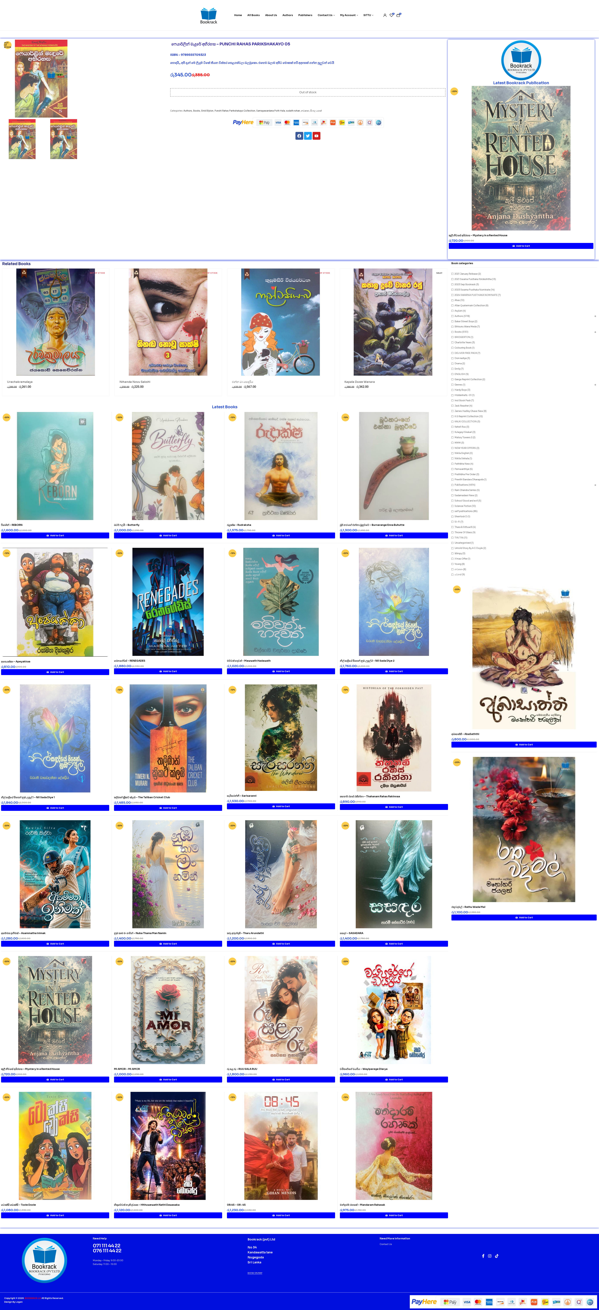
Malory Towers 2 (463, 437)
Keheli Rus (460, 426)
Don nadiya (461, 358)
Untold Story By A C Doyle (469, 548)
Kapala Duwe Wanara (359, 382)
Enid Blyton (207, 110)
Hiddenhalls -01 (463, 395)
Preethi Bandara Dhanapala (469, 479)
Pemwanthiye (462, 469)
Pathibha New (462, 463)
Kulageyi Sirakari (463, 432)
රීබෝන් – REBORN (11, 525)
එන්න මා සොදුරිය (242, 382)
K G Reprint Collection (467, 416)
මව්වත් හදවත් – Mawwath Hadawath (249, 660)
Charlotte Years (463, 342)
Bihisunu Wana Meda (466, 326)
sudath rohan (293, 110)
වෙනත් (458, 574)
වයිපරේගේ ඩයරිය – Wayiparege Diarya (363, 1069)
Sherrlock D (461, 516)
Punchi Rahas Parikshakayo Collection (234, 110)
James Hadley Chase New (469, 411)
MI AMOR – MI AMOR (127, 1069)
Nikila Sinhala (462, 458)
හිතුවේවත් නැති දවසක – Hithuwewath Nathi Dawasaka (147, 1204)
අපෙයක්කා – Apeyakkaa (15, 661)
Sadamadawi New (464, 495)
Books (196, 110)
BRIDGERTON (462, 337)
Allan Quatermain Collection (470, 305)
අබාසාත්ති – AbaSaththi (465, 734)
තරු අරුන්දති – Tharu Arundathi (245, 933)
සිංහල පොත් (316, 110)
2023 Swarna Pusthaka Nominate (472, 289)
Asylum (458, 310)
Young (458, 564)
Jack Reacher (462, 405)
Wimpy (458, 553)
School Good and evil (466, 500)
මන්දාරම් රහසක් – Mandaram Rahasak (362, 1204)
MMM (458, 442)
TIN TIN (459, 537)
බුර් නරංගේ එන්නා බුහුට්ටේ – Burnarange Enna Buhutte (372, 525)
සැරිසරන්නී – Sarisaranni (241, 795)
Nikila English (462, 453)
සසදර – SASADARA (351, 933)
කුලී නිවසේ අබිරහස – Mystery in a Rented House (478, 235)
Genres (458, 384)
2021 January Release (466, 273)
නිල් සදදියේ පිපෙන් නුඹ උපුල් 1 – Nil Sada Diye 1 (28, 797)
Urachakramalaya (20, 382)
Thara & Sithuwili (463, 527)
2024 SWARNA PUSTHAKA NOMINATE (476, 295)
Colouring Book (463, 347)
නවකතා (305, 110)
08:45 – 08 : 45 (236, 1204)
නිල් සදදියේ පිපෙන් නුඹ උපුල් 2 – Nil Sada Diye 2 (367, 660)
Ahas (457, 300)
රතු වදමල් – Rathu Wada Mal (468, 907)
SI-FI (457, 521)
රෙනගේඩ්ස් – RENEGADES (129, 660)
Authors (187, 110)
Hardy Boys (461, 389)
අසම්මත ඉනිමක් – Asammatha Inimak (23, 933)
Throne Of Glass (463, 532)
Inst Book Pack (463, 400)
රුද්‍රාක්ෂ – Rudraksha (239, 525)
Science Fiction (463, 506)
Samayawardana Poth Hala (270, 110)
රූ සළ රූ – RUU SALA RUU (242, 1069)
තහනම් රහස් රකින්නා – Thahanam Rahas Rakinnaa (370, 796)
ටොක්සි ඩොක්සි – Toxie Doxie (18, 1204)
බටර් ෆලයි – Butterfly (126, 525)
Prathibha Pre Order (465, 474)
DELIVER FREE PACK (466, 353)
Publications (461, 484)
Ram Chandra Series (465, 490)
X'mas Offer (461, 558)
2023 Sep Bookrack (465, 284)
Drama (458, 363)
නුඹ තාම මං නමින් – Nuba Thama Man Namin (140, 933)
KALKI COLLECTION (466, 421)
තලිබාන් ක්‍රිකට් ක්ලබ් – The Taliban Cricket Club (142, 797)
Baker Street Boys (464, 321)
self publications (464, 511)
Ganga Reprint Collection (468, 379)
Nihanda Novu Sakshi (134, 382)
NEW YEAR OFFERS (465, 448)
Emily (457, 368)
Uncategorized (463, 542)
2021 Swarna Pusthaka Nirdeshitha (473, 279)
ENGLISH (460, 374)
